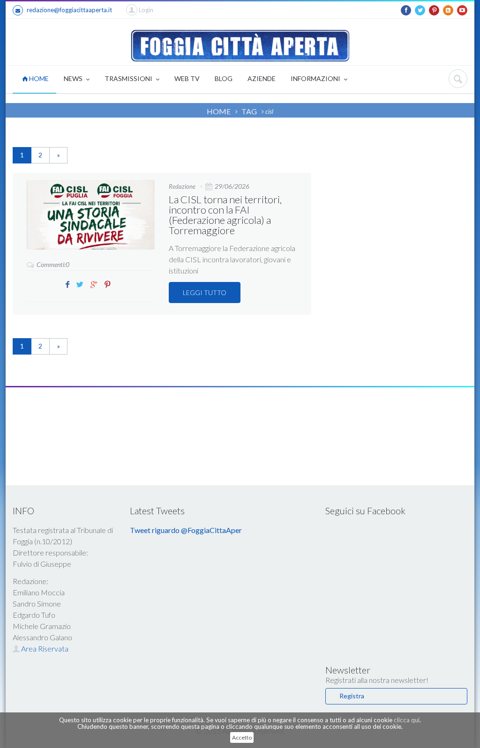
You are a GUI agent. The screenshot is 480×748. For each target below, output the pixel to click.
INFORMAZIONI (316, 78)
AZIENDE (262, 78)
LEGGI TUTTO (204, 292)
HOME (38, 78)
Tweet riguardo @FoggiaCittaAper (186, 530)
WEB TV (187, 78)
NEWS (74, 78)
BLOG (223, 78)
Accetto (242, 737)
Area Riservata (44, 648)
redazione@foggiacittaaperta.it (69, 10)
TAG (249, 111)
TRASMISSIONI (129, 78)
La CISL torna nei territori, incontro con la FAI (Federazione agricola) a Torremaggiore (225, 215)
